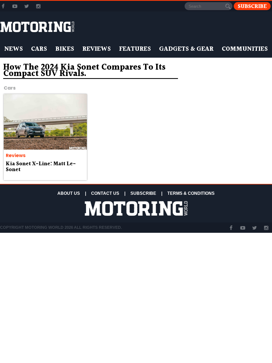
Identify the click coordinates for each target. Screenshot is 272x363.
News (13, 49)
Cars (39, 49)
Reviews (96, 49)
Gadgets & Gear (186, 49)
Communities (245, 49)
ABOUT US (68, 193)
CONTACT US (105, 193)
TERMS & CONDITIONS (191, 193)
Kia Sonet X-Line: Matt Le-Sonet (41, 167)
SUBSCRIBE (143, 193)
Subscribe (252, 6)
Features (135, 49)
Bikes (64, 49)
